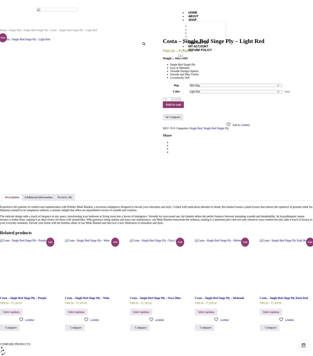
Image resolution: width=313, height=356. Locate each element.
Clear (287, 91)
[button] (144, 44)
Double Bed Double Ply (204, 36)
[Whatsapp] (259, 15)
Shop (192, 20)
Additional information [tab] (38, 197)
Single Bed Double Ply (204, 29)
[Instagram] (248, 15)
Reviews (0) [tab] (65, 197)
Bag (176, 85)
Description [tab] (12, 197)
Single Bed (15, 30)
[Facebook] (236, 15)
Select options (11, 312)
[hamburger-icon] (224, 11)
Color (176, 91)
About (193, 16)
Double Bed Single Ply (204, 33)
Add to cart (173, 104)
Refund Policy (200, 50)
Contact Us (198, 42)
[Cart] (304, 345)
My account (198, 46)
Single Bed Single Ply (204, 26)
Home (192, 12)
